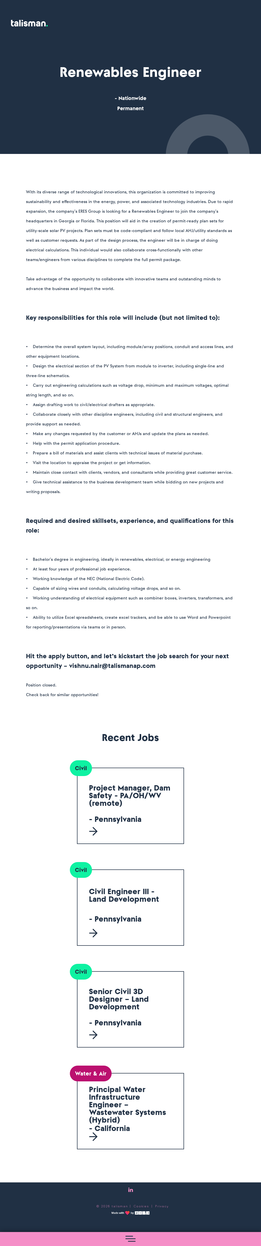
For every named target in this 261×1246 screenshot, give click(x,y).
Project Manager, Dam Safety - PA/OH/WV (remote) (130, 795)
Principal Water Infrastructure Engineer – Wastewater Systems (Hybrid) (127, 1104)
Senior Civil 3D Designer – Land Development (119, 998)
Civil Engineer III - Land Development (124, 895)
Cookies (141, 1206)
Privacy (162, 1206)
